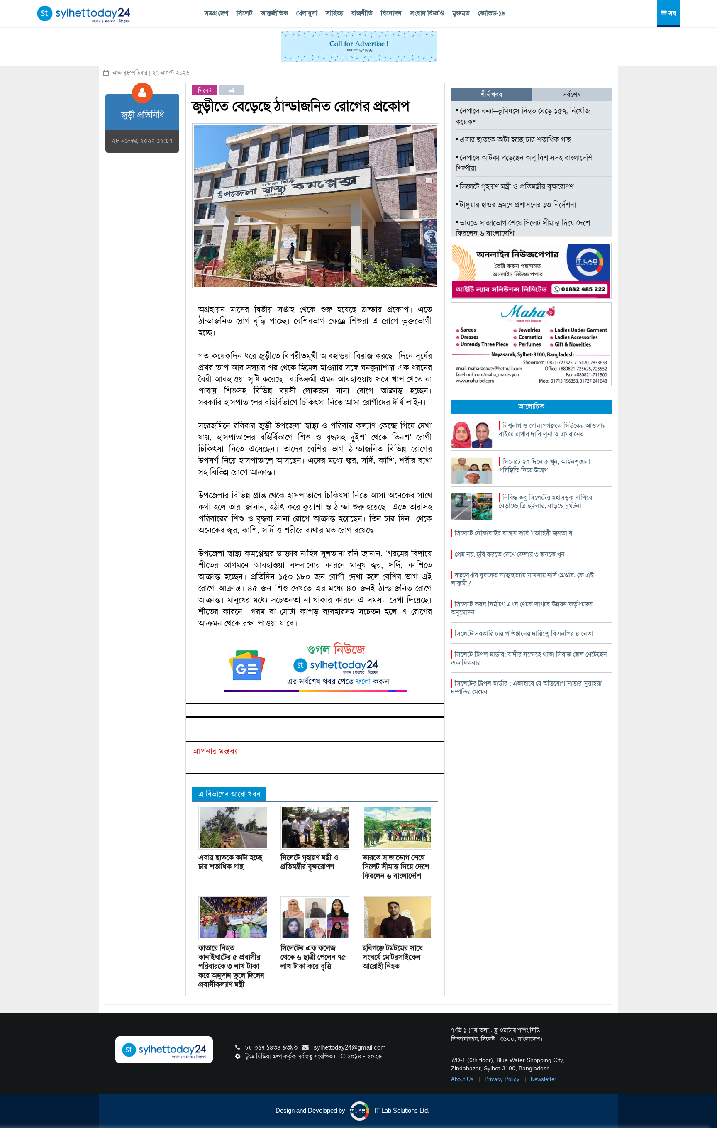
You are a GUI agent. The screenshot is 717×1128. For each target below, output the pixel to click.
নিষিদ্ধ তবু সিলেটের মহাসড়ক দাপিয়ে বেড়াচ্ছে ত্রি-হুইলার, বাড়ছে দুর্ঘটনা (545, 501)
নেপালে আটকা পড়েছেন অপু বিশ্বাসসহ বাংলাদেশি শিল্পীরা (524, 163)
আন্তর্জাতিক (274, 13)
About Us (463, 1079)
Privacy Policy (503, 1079)
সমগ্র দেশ (216, 13)
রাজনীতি (362, 13)
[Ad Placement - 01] (359, 46)
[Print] (231, 90)
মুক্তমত (461, 13)
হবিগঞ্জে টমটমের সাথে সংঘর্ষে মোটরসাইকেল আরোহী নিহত (393, 956)
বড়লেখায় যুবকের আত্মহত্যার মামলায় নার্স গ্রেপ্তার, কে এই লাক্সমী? (522, 579)
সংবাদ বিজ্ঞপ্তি (427, 13)
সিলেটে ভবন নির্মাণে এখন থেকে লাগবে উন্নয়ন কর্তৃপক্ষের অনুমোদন (522, 608)
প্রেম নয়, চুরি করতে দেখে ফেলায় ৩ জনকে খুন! (510, 554)
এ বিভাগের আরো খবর (229, 794)
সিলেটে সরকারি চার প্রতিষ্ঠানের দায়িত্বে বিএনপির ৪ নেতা (524, 633)
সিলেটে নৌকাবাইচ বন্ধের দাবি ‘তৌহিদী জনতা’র (513, 533)
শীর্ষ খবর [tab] (491, 94)
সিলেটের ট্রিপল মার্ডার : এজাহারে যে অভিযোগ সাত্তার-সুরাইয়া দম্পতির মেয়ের (526, 687)
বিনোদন (391, 13)
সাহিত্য (334, 13)
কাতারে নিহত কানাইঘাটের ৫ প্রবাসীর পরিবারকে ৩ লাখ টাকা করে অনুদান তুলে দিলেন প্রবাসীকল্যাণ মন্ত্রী (231, 965)
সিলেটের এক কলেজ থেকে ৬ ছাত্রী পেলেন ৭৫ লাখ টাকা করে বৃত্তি (313, 956)
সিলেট (244, 13)
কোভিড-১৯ (491, 13)
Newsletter (543, 1079)
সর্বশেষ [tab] (571, 94)
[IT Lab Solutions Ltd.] (531, 270)
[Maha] (531, 343)
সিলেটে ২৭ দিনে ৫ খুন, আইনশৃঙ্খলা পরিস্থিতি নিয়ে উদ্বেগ (544, 465)
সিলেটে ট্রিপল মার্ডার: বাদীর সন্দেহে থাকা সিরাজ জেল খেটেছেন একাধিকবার (529, 658)
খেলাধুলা (306, 13)
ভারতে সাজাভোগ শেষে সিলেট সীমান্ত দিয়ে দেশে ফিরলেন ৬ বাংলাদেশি (396, 866)
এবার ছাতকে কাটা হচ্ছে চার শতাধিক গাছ (230, 861)
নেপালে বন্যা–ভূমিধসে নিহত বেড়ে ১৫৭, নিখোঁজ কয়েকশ (523, 116)
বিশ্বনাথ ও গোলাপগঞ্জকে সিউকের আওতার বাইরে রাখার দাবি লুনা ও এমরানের (552, 429)
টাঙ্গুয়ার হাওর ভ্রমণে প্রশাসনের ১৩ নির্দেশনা (517, 205)
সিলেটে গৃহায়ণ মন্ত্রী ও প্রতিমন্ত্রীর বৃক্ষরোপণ (309, 861)
